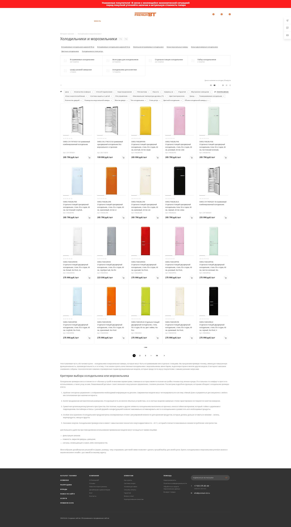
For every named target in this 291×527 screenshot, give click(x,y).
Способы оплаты (130, 490)
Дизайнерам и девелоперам (99, 490)
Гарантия (127, 493)
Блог (90, 493)
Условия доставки (130, 487)
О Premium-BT (94, 480)
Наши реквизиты (170, 480)
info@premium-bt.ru (202, 493)
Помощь (168, 476)
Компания (94, 476)
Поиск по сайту (67, 494)
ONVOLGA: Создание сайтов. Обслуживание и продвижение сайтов (84, 518)
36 (157, 355)
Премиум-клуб (67, 503)
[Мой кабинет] (203, 14)
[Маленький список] (210, 85)
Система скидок (129, 483)
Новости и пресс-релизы (98, 487)
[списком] (226, 85)
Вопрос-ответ (129, 496)
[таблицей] (230, 85)
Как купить (128, 480)
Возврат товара (169, 492)
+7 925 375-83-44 (77, 14)
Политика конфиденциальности (175, 483)
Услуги (63, 498)
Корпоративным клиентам (133, 499)
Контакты (92, 496)
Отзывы (92, 483)
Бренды (63, 489)
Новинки (64, 480)
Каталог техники (68, 476)
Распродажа (66, 485)
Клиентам (128, 476)
